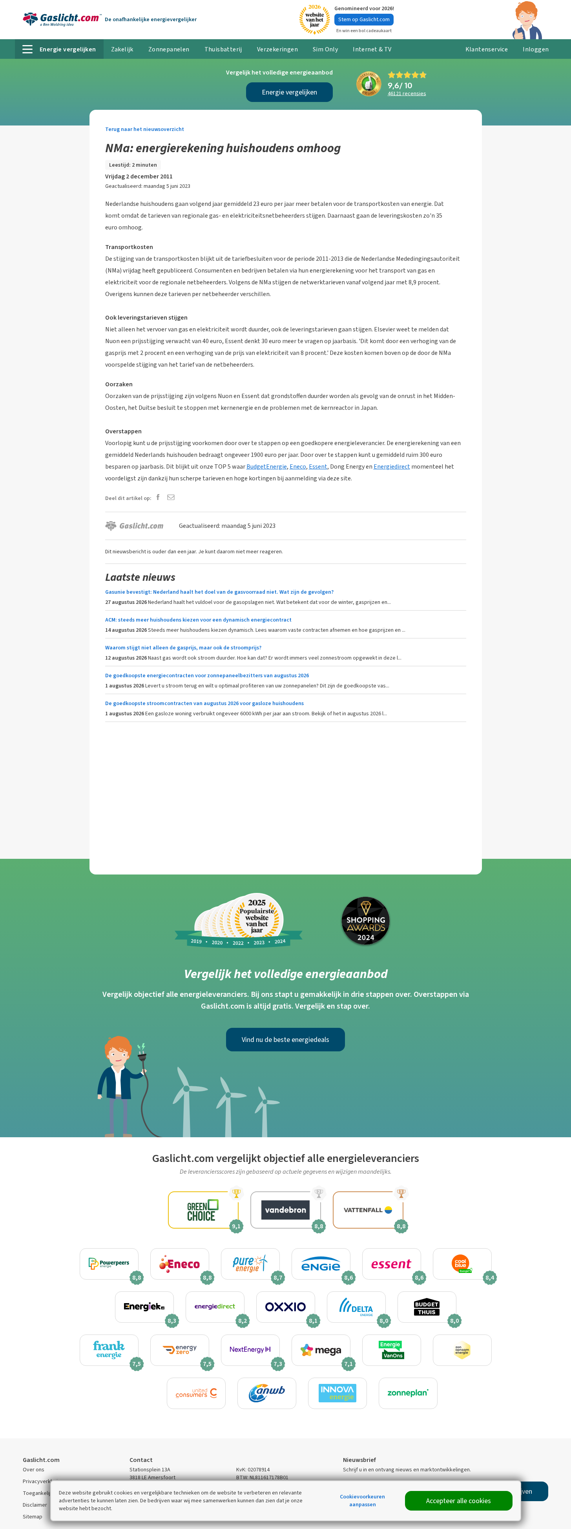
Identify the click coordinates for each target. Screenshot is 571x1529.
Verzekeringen (277, 49)
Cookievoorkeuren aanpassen (362, 1500)
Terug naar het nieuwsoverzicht (144, 129)
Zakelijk (122, 49)
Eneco (298, 466)
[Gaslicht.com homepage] (62, 20)
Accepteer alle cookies (458, 1500)
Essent (318, 466)
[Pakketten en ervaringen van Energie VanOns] (391, 1350)
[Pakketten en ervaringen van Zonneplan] (408, 1393)
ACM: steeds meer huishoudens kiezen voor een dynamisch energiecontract (198, 620)
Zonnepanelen (169, 49)
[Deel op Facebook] (158, 498)
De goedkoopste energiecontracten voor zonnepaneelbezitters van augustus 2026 (207, 675)
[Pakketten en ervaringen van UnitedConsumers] (196, 1393)
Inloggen (536, 49)
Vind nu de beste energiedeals (285, 1039)
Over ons (33, 1469)
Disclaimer (35, 1505)
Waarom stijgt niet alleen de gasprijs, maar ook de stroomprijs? (183, 647)
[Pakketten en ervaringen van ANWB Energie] (266, 1393)
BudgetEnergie (266, 466)
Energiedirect (392, 466)
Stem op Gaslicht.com (364, 19)
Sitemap (32, 1516)
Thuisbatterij (223, 49)
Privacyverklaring (43, 1481)
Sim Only (325, 49)
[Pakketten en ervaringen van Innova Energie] (337, 1393)
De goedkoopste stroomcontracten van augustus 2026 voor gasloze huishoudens (204, 703)
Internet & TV (372, 49)
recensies (407, 93)
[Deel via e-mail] (171, 498)
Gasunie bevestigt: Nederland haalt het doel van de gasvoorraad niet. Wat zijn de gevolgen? (219, 592)
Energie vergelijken (289, 92)
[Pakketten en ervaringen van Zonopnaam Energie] (462, 1350)
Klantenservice (486, 49)
